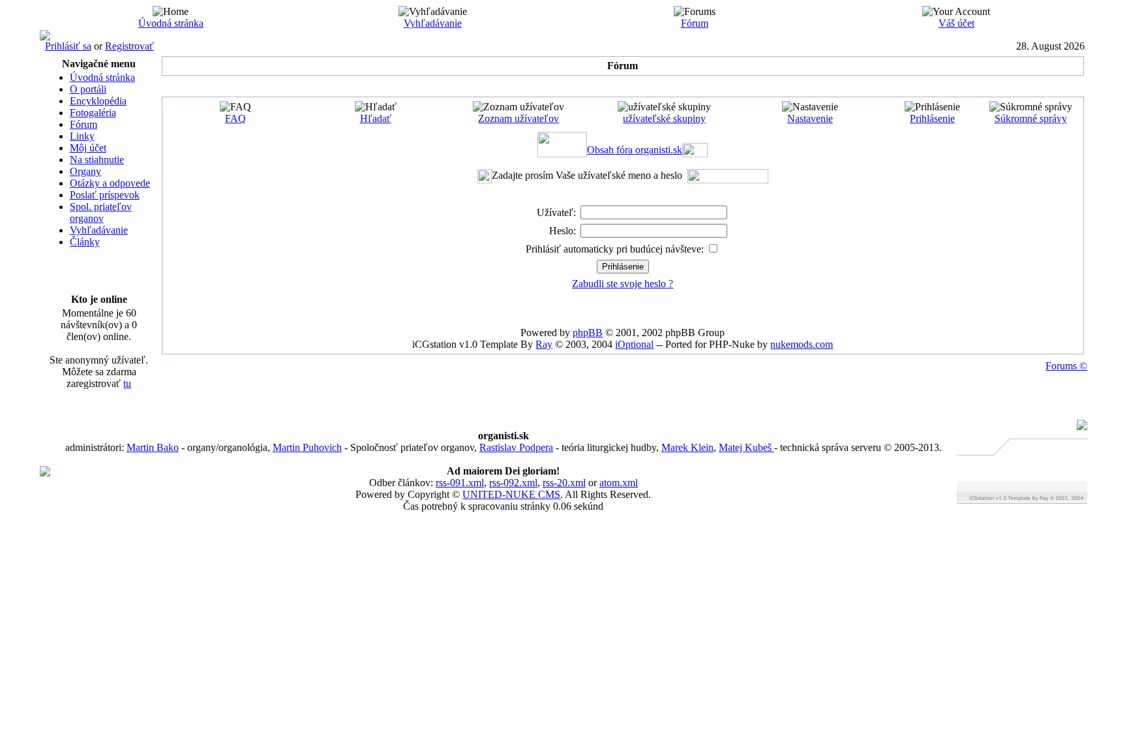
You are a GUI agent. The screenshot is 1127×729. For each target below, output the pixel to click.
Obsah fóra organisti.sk (634, 149)
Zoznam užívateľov (518, 118)
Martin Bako (153, 447)
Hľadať (375, 118)
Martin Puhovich (307, 447)
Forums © (1066, 365)
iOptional (634, 344)
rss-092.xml (513, 482)
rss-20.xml (564, 482)
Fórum (694, 23)
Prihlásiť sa (68, 46)
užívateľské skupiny (664, 118)
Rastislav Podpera (516, 447)
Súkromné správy (1031, 118)
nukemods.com (801, 344)
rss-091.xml (460, 482)
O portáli (88, 89)
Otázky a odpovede (110, 183)
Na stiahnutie (97, 159)
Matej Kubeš (746, 447)
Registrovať (129, 46)
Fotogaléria (93, 112)
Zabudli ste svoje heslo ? (622, 283)
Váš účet (956, 23)
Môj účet (88, 147)
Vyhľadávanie (433, 23)
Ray (543, 344)
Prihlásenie (932, 118)
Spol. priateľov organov (101, 212)
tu (127, 383)
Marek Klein (687, 447)
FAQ (235, 118)
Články (85, 241)
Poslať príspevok (105, 194)
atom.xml (618, 482)
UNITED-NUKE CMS (511, 494)
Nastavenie (810, 118)
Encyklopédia (98, 100)
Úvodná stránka (170, 23)
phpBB (588, 332)
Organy (85, 171)
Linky (82, 136)
